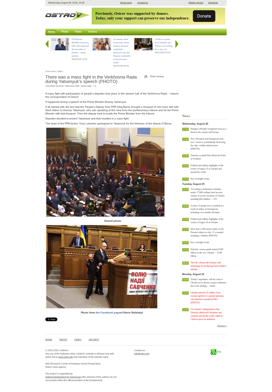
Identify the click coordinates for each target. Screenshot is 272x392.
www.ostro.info (65, 357)
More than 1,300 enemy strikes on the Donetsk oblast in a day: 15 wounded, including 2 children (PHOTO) (207, 232)
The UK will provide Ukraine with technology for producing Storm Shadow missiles (208, 266)
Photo (63, 339)
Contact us (142, 2)
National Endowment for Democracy (63, 377)
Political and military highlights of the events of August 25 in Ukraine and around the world (207, 168)
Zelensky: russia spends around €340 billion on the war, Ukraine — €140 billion (207, 252)
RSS (218, 351)
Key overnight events (200, 178)
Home (48, 339)
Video (77, 339)
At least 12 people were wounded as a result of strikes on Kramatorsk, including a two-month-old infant (207, 209)
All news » (222, 326)
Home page (126, 2)
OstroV (64, 350)
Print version (157, 76)
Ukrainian (213, 2)
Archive (93, 339)
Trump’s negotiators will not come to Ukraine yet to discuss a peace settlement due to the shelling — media (208, 282)
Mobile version (196, 2)
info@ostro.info (141, 353)
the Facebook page (108, 312)
